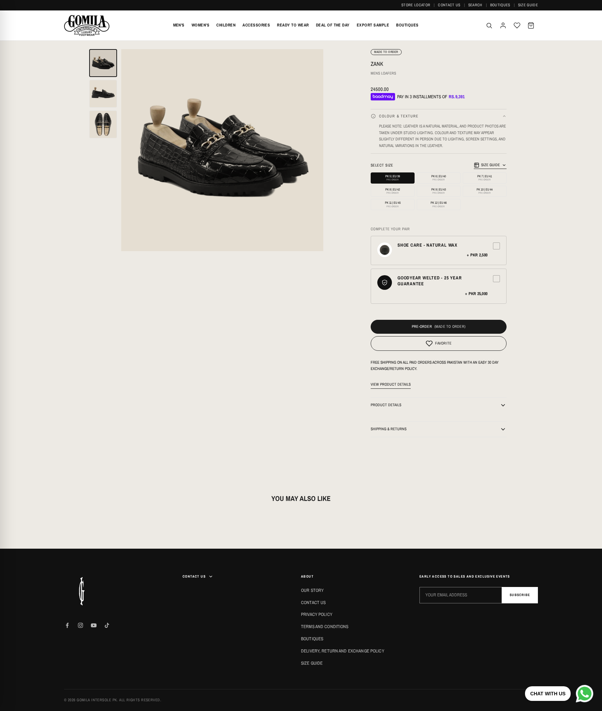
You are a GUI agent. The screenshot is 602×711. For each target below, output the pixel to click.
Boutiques (500, 4)
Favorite (443, 343)
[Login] (503, 25)
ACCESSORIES (256, 25)
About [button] (307, 576)
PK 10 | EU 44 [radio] (485, 191)
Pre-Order (422, 326)
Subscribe (520, 595)
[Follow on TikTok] (107, 625)
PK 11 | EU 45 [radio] (393, 204)
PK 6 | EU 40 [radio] (438, 177)
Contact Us (449, 4)
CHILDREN (226, 25)
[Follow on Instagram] (80, 625)
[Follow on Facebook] (67, 625)
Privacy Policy (316, 614)
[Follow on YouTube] (94, 625)
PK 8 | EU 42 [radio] (392, 191)
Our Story (312, 590)
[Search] (489, 25)
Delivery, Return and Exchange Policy (342, 651)
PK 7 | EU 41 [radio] (484, 177)
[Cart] (531, 25)
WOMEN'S (200, 25)
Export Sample (373, 25)
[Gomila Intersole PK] (81, 591)
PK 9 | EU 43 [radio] (438, 191)
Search (475, 4)
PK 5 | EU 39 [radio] (392, 177)
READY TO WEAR (293, 25)
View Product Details (391, 384)
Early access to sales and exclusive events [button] (464, 576)
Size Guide (528, 4)
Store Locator (415, 4)
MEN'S (179, 25)
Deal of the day (333, 25)
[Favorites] (517, 25)
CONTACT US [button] (194, 576)
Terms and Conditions (325, 626)
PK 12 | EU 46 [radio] (439, 204)
